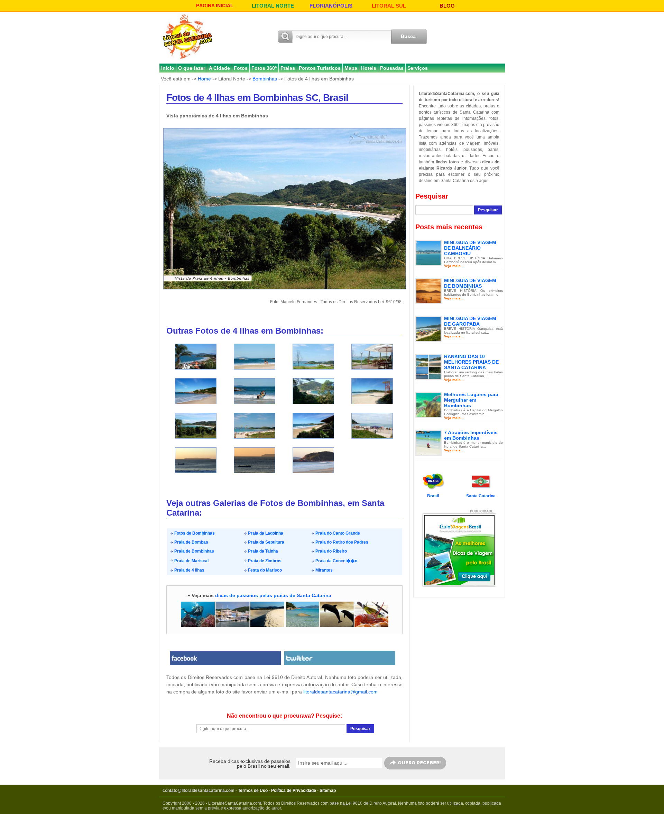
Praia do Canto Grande (337, 533)
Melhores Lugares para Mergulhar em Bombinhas (471, 400)
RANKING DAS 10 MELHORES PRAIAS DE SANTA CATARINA (471, 362)
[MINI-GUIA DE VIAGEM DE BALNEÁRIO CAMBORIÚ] (428, 252)
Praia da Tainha (262, 551)
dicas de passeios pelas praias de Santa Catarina (273, 595)
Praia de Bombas (190, 542)
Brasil (433, 496)
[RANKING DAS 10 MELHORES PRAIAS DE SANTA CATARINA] (428, 366)
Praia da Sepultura (265, 542)
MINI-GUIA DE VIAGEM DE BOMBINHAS (470, 283)
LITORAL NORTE (273, 6)
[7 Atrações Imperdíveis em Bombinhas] (428, 442)
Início (167, 68)
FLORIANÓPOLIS (331, 6)
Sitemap (328, 790)
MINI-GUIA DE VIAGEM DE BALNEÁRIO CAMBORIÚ (470, 248)
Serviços (417, 68)
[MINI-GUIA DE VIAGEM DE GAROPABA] (428, 328)
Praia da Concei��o (335, 560)
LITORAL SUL (389, 6)
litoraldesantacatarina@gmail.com (340, 692)
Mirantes (323, 570)
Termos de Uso (253, 790)
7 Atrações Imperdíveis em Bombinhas (471, 435)
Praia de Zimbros (264, 560)
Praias (287, 68)
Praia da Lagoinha (265, 533)
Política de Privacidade (293, 790)
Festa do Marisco (264, 570)
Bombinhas (264, 79)
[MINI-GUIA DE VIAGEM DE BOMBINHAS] (428, 290)
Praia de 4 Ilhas (188, 570)
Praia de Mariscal (191, 560)
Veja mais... (454, 266)
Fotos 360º (264, 68)
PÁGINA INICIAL (214, 5)
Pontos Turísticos (320, 68)
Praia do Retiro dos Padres (341, 542)
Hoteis (368, 68)
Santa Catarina (481, 496)
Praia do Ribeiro (330, 551)
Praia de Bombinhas (193, 551)
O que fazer (191, 68)
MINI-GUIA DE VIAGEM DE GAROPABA (470, 321)
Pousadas (392, 68)
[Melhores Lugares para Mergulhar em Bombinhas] (428, 404)
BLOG (447, 6)
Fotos (241, 68)
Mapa (350, 68)
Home (204, 79)
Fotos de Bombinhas (194, 533)
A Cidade (219, 68)
